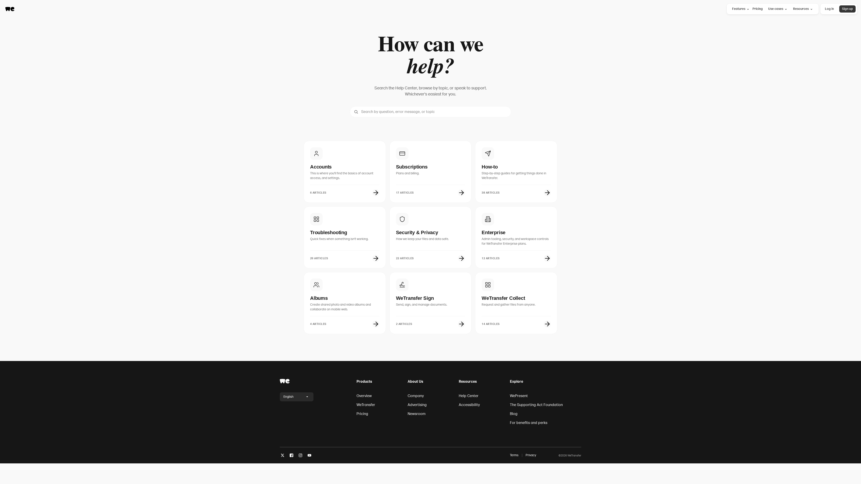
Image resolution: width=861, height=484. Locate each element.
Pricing (757, 9)
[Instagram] (300, 456)
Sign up (847, 9)
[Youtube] (309, 456)
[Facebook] (291, 456)
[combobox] (430, 111)
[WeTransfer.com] (9, 9)
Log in (829, 9)
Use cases (775, 9)
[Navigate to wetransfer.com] (285, 381)
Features (738, 9)
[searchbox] (430, 111)
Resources (801, 9)
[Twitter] (282, 456)
